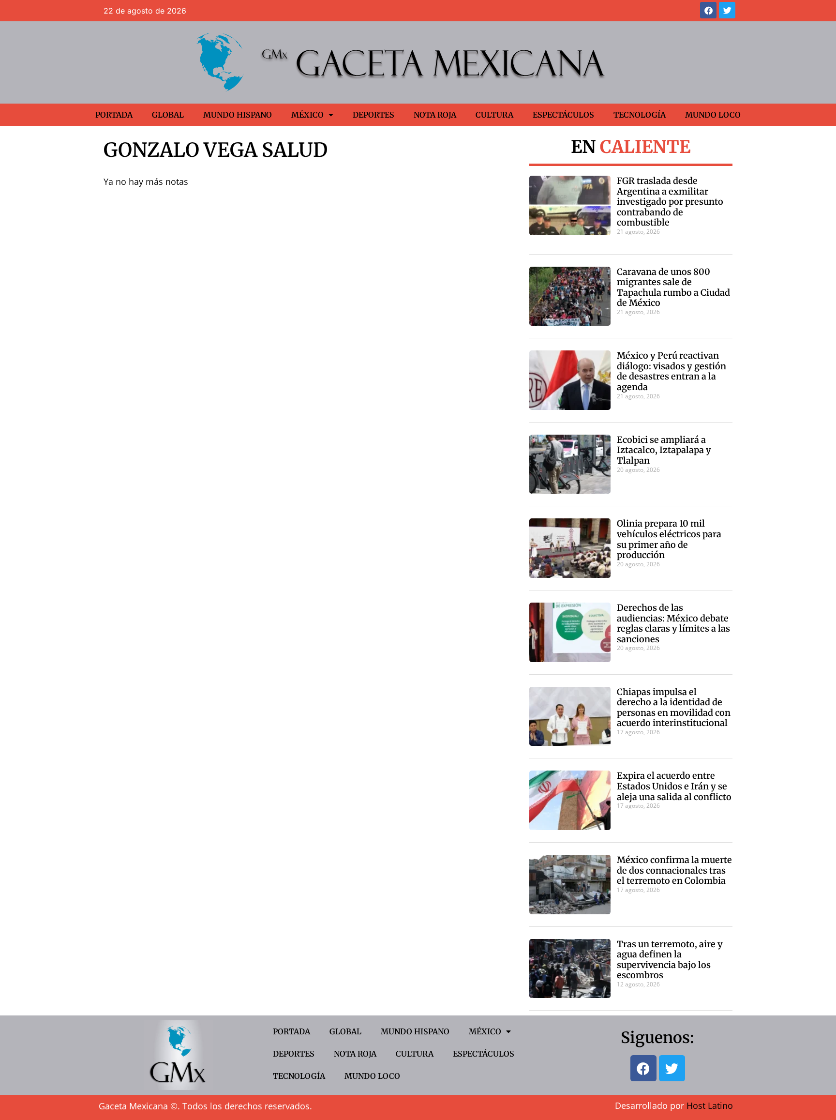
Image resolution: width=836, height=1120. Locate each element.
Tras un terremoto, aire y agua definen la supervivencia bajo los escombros (670, 959)
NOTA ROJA (435, 115)
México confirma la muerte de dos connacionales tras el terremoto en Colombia (674, 870)
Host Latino (710, 1105)
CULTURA (494, 115)
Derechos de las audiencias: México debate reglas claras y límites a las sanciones (673, 623)
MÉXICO (307, 115)
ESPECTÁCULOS (563, 115)
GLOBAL (168, 115)
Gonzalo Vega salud (216, 150)
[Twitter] (727, 10)
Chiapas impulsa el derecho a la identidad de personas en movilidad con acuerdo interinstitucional (674, 707)
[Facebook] (708, 10)
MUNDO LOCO (713, 115)
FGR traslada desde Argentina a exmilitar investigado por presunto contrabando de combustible (670, 201)
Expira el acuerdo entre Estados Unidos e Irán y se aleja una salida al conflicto (674, 786)
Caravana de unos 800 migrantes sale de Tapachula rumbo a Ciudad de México (673, 287)
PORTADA (114, 115)
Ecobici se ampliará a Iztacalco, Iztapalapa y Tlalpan (664, 450)
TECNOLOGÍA (639, 115)
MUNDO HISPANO (237, 115)
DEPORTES (373, 115)
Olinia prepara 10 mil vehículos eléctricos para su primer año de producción (669, 539)
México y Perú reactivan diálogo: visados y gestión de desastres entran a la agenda (671, 371)
